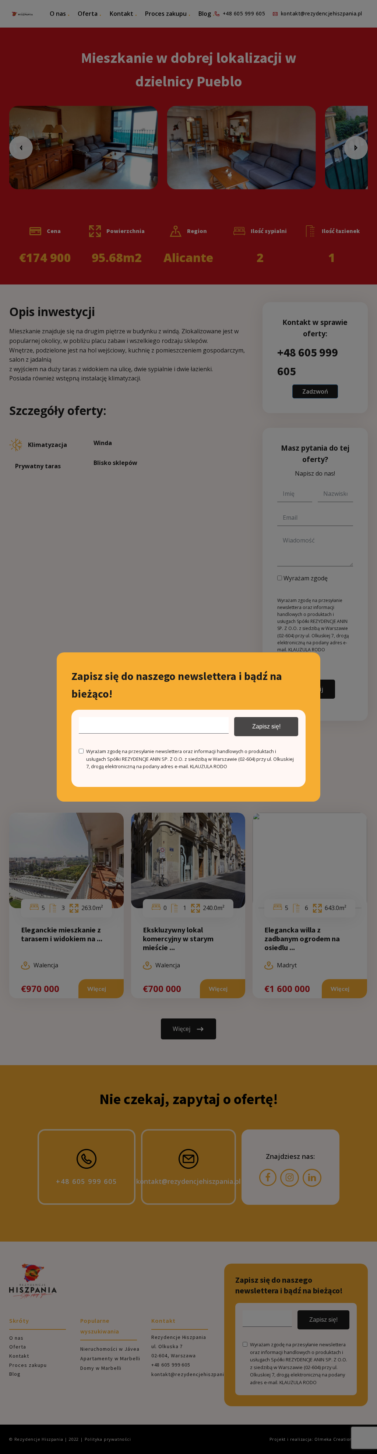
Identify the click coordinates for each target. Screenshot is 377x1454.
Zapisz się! (266, 726)
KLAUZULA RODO (208, 766)
